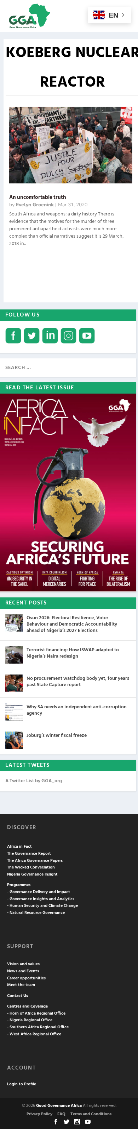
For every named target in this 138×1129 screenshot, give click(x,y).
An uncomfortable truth (37, 197)
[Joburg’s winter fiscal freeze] (14, 740)
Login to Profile (21, 1084)
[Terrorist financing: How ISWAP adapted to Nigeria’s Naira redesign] (14, 655)
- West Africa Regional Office (34, 1034)
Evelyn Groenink (35, 204)
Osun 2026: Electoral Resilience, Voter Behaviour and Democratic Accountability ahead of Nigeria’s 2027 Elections (72, 624)
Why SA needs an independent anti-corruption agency (77, 710)
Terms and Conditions (90, 1114)
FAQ (61, 1114)
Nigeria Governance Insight (32, 874)
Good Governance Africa (59, 1105)
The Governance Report (29, 853)
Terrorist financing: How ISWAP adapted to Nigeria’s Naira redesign (73, 653)
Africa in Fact (19, 846)
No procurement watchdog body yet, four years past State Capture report (78, 682)
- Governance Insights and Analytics (40, 899)
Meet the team (21, 985)
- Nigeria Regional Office (29, 1020)
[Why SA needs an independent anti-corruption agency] (14, 712)
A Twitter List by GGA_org (33, 781)
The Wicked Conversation (31, 867)
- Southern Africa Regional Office (38, 1027)
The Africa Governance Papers (35, 860)
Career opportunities (26, 978)
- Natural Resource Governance (36, 912)
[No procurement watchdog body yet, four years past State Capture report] (14, 683)
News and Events (23, 971)
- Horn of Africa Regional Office (36, 1013)
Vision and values (23, 964)
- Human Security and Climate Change (42, 905)
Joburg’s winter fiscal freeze (57, 736)
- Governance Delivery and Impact (38, 892)
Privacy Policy (39, 1114)
